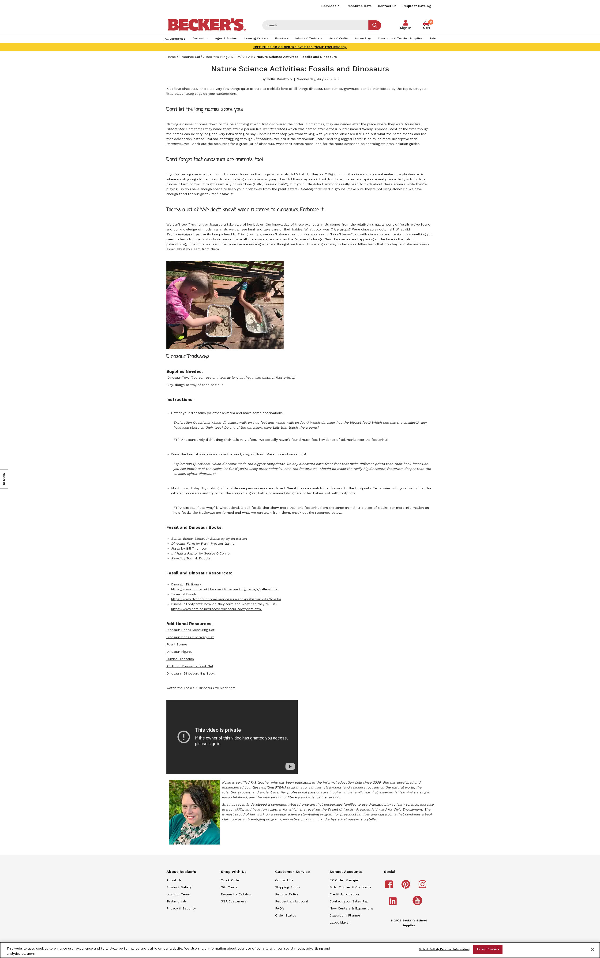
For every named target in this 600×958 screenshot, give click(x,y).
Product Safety (178, 887)
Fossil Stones (177, 644)
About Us (173, 880)
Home (171, 57)
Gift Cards (229, 887)
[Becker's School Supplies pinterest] (406, 886)
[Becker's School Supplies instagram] (423, 886)
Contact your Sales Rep (349, 901)
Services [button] (328, 6)
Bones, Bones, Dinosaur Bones (195, 538)
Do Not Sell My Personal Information (444, 949)
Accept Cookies (488, 949)
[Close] (592, 949)
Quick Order (230, 880)
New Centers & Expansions (351, 908)
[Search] (374, 25)
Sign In (405, 28)
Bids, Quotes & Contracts (350, 887)
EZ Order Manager (344, 880)
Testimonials (176, 901)
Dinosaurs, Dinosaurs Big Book (190, 673)
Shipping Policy (287, 887)
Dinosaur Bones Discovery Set (190, 637)
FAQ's (280, 908)
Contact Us (387, 6)
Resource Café (359, 6)
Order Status (285, 915)
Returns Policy (287, 894)
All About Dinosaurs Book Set (189, 666)
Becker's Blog (216, 57)
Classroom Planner (345, 915)
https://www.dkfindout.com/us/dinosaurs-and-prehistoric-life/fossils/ (226, 599)
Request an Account (291, 901)
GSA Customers (233, 901)
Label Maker (340, 922)
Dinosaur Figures (179, 651)
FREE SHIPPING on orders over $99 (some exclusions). (300, 47)
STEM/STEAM (242, 57)
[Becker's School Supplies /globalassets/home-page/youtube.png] (418, 905)
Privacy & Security (181, 908)
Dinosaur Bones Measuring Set (190, 630)
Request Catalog (417, 6)
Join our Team (178, 894)
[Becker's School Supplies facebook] (389, 886)
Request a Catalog (236, 894)
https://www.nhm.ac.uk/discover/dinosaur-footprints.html (216, 609)
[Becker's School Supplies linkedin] (393, 903)
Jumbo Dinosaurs (180, 659)
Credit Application (344, 894)
